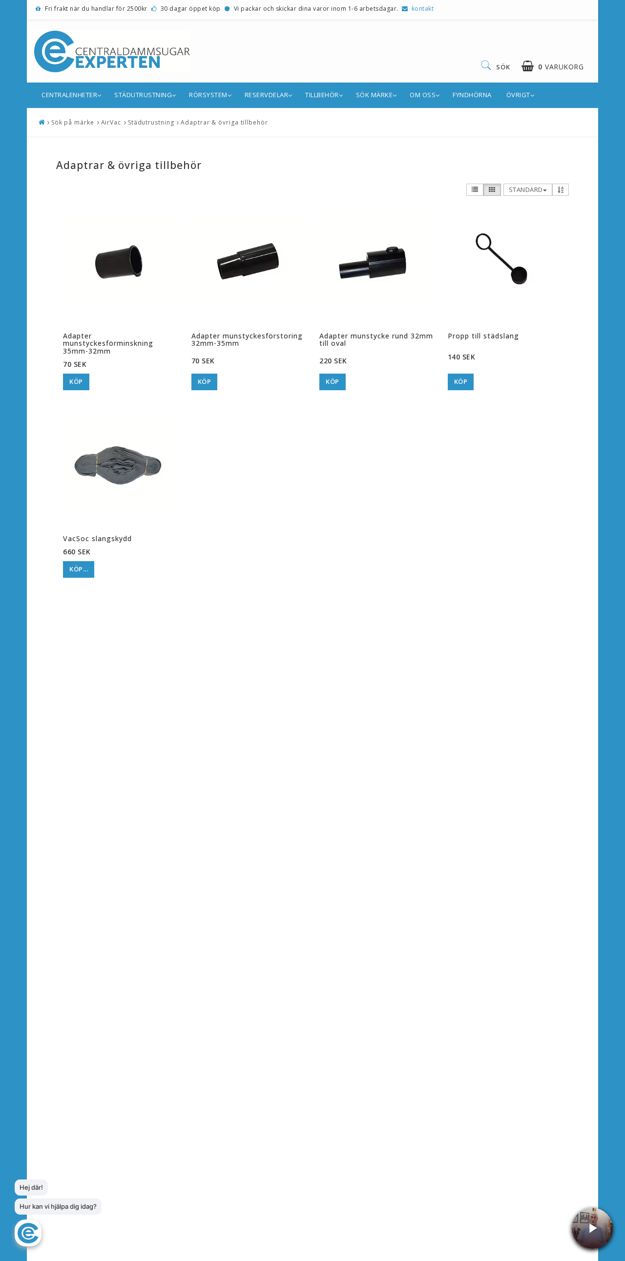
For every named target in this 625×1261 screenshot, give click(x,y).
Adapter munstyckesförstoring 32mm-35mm (247, 339)
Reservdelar (267, 94)
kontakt (423, 8)
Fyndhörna (472, 94)
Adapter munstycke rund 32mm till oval (376, 339)
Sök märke (374, 94)
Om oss (423, 94)
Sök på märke (72, 122)
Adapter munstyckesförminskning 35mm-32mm (108, 343)
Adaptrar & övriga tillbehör (224, 122)
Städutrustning (143, 94)
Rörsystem (208, 94)
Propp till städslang (483, 335)
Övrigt (518, 94)
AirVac (111, 122)
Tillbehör (322, 94)
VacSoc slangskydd (97, 538)
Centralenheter (69, 94)
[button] (552, 66)
